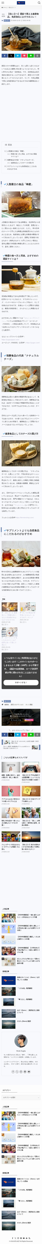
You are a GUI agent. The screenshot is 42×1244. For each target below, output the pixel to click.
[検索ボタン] (39, 3)
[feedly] (27, 1238)
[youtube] (28, 1071)
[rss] (29, 1238)
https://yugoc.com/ (33, 343)
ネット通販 (29, 704)
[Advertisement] (21, 113)
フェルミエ (19, 505)
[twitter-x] (17, 1071)
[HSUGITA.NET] (21, 3)
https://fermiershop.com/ (25, 517)
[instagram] (21, 1071)
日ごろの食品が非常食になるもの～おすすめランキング (27, 615)
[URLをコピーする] (37, 56)
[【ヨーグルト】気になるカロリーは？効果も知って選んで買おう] (10, 631)
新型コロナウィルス (17, 704)
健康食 (7, 704)
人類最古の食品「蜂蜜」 (16, 151)
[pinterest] (24, 1071)
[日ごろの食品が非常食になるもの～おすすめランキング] (28, 606)
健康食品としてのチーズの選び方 (22, 163)
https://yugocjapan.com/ (10, 340)
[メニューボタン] (3, 3)
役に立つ (6, 20)
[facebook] (13, 1071)
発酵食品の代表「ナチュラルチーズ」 (21, 160)
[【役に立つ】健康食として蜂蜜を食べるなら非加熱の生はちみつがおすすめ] (10, 606)
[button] (5, 56)
